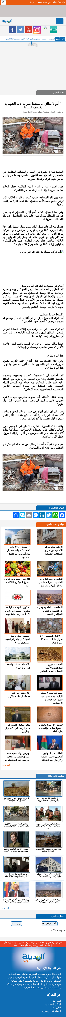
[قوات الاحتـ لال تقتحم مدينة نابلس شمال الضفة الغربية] (48, 788)
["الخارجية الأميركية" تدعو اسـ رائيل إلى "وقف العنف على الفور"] (48, 864)
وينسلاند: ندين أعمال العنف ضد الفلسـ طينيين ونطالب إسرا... (16, 900)
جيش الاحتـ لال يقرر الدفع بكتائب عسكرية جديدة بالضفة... (16, 875)
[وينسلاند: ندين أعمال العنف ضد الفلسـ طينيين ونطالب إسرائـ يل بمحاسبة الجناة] (16, 890)
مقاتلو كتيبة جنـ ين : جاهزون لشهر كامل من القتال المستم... (16, 825)
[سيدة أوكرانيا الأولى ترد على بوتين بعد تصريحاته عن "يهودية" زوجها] (16, 839)
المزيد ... (6, 765)
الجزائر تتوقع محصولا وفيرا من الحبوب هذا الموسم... (16, 799)
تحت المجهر (58, 92)
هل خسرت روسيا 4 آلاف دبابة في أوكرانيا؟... (48, 850)
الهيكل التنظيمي (53, 1004)
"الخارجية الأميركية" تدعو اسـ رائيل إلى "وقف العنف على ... (48, 875)
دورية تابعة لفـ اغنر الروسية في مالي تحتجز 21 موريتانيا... (48, 900)
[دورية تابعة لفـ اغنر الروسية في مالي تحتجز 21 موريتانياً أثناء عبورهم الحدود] (48, 890)
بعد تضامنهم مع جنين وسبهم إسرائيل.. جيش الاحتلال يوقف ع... (48, 826)
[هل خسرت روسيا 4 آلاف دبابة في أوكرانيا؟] (48, 839)
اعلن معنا (56, 1007)
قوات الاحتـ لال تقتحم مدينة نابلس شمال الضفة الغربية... (48, 799)
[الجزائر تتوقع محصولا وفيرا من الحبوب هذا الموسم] (16, 788)
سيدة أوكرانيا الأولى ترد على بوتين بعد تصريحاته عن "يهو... (16, 850)
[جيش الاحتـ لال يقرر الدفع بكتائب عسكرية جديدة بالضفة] (16, 864)
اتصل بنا (57, 1001)
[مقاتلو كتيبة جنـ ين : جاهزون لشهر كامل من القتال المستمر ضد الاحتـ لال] (16, 814)
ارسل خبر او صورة (51, 1011)
